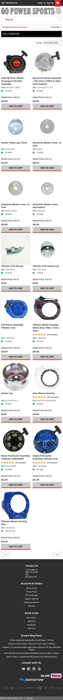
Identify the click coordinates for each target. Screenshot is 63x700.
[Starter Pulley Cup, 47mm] (15, 126)
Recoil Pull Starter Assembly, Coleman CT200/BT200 (15, 457)
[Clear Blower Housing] (47, 377)
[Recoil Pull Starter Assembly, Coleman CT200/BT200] (15, 439)
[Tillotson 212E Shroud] (15, 250)
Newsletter (31, 625)
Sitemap (31, 606)
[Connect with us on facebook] (28, 669)
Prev (5, 554)
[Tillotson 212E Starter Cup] (47, 250)
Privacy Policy (31, 591)
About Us (31, 621)
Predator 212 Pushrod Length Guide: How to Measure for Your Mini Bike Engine (31, 648)
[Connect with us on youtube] (23, 669)
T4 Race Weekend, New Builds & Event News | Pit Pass (31, 640)
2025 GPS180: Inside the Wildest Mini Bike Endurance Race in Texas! (31, 653)
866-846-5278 (11, 3)
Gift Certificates (31, 595)
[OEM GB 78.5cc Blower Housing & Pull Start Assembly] (15, 62)
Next (57, 554)
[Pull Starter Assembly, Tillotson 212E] (15, 308)
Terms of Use (31, 588)
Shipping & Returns (31, 602)
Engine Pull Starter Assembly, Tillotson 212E (45, 457)
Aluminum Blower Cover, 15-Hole (47, 144)
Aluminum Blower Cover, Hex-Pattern (45, 206)
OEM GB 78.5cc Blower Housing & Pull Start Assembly (12, 81)
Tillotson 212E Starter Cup (46, 266)
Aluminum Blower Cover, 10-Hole (15, 206)
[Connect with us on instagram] (34, 669)
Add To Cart (16, 106)
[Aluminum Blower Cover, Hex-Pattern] (47, 188)
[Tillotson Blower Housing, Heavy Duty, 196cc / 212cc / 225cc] (47, 308)
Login (40, 3)
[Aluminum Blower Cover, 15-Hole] (47, 126)
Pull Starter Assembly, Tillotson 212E (12, 326)
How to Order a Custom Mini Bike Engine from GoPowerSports (31, 656)
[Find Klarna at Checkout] (31, 675)
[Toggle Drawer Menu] (3, 3)
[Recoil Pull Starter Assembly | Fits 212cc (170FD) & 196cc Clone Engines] (47, 62)
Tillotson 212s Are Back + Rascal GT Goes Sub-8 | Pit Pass (31, 643)
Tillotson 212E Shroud (12, 266)
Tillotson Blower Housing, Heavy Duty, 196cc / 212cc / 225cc (46, 327)
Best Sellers (31, 617)
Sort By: (39, 43)
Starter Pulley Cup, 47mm (14, 142)
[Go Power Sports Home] (31, 11)
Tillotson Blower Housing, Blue (14, 523)
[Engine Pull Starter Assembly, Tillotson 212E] (47, 439)
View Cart (31, 628)
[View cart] (58, 3)
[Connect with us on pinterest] (39, 669)
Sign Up (50, 3)
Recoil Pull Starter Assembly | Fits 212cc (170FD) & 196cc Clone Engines (47, 81)
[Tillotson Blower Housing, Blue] (15, 505)
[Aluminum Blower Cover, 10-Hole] (15, 188)
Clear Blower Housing (44, 393)
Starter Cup (7, 393)
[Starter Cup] (15, 377)
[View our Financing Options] (31, 680)
